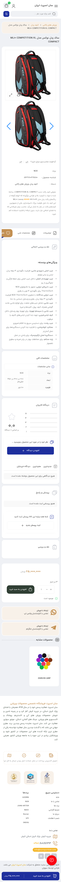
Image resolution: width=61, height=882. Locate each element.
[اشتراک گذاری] (18, 95)
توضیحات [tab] (47, 233)
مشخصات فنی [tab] (24, 233)
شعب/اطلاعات (53, 818)
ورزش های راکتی (50, 25)
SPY (27, 818)
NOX (36, 171)
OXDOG (26, 822)
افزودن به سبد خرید (18, 589)
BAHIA (26, 199)
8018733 (42, 843)
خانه (57, 797)
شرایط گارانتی (54, 810)
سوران (44, 868)
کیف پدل (35, 25)
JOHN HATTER (23, 805)
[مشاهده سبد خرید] (6, 5)
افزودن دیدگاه (33, 450)
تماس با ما (55, 801)
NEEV (26, 810)
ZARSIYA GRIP (44, 678)
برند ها (56, 805)
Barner (26, 814)
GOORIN (25, 797)
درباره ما (56, 814)
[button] (33, 683)
